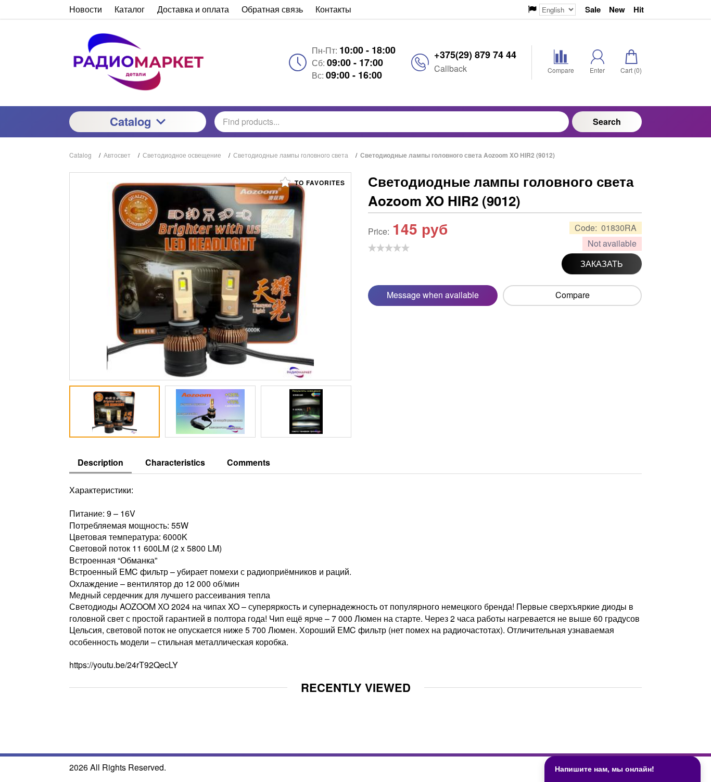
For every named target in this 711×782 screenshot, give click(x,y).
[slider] (389, 247)
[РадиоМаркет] (137, 62)
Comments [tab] (248, 462)
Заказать (601, 264)
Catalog (130, 121)
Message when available (433, 295)
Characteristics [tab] (175, 462)
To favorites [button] (319, 182)
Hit (638, 9)
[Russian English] (552, 10)
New (617, 9)
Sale (593, 9)
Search (607, 121)
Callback (450, 68)
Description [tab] (100, 462)
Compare (572, 295)
